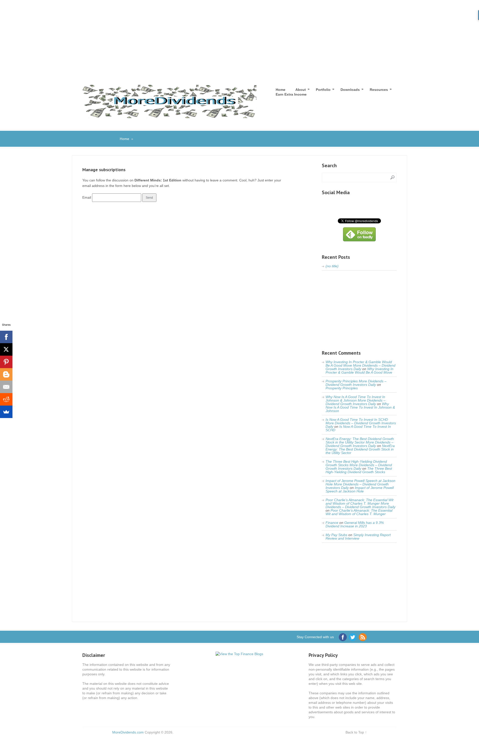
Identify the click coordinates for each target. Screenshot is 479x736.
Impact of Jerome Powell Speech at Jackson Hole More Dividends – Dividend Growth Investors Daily (360, 484)
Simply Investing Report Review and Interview (358, 536)
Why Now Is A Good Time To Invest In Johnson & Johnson (360, 407)
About (300, 89)
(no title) (332, 266)
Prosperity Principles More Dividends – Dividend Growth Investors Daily (356, 383)
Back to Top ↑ (356, 732)
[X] (6, 349)
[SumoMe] (6, 412)
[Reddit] (6, 399)
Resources (379, 89)
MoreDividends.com (128, 732)
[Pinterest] (6, 362)
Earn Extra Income (291, 94)
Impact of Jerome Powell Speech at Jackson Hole (360, 489)
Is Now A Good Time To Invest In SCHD (358, 428)
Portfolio (323, 89)
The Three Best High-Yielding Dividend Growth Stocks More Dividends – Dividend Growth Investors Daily (359, 464)
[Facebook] (6, 337)
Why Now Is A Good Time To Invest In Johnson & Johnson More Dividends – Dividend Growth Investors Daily (355, 400)
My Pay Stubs (336, 535)
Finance (332, 523)
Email (86, 197)
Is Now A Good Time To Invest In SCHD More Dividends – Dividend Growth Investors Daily (361, 423)
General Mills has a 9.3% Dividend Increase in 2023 (355, 524)
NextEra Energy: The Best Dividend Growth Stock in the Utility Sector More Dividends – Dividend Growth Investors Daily (360, 442)
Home (280, 90)
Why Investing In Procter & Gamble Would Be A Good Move (359, 370)
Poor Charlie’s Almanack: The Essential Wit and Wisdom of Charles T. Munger (359, 512)
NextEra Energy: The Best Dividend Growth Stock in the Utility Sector (360, 449)
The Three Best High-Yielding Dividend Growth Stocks (359, 470)
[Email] (6, 387)
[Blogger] (6, 374)
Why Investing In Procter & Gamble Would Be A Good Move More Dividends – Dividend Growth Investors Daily (360, 365)
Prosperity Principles (342, 388)
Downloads (350, 89)
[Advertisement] (239, 37)
